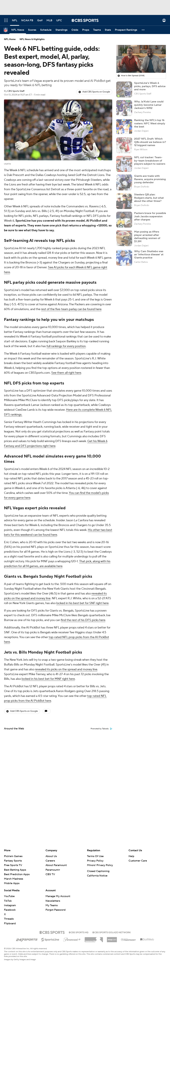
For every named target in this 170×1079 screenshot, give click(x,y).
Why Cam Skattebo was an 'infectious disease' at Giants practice (148, 254)
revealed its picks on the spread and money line (66, 669)
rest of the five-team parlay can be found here (71, 309)
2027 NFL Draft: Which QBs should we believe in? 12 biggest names (150, 142)
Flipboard (10, 923)
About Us (51, 856)
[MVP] (112, 938)
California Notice (97, 875)
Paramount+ (52, 870)
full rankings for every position (66, 346)
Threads (9, 918)
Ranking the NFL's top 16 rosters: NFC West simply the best (149, 123)
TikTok (8, 901)
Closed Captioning (98, 871)
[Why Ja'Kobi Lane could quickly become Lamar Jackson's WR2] (124, 108)
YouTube (9, 896)
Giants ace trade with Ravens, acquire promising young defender (150, 179)
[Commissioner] (94, 938)
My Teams (51, 905)
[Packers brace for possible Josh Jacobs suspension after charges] (124, 220)
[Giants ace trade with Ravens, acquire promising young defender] (124, 182)
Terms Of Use (95, 856)
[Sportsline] (50, 939)
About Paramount (56, 865)
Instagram (10, 905)
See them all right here (66, 373)
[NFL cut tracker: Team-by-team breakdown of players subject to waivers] (124, 164)
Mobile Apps (11, 883)
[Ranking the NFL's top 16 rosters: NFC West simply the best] (124, 127)
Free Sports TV (13, 865)
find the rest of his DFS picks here (83, 620)
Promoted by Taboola (100, 729)
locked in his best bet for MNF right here (48, 679)
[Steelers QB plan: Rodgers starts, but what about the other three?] (124, 201)
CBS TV (50, 874)
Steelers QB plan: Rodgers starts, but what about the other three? (149, 198)
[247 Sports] (27, 939)
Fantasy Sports (13, 860)
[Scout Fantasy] (128, 939)
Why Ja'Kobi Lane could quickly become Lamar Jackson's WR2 (149, 105)
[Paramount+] (72, 939)
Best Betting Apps (15, 870)
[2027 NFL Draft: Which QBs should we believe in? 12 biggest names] (124, 145)
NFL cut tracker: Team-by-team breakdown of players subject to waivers (149, 160)
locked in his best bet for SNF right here (82, 603)
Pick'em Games (13, 856)
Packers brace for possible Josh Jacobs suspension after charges (150, 216)
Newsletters (52, 901)
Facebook (10, 910)
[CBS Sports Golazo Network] (111, 932)
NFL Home (10, 39)
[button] (6, 20)
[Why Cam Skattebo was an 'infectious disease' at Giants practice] (124, 258)
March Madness (13, 878)
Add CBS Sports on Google (96, 91)
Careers (50, 860)
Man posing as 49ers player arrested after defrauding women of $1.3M (147, 236)
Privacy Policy (95, 860)
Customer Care (137, 860)
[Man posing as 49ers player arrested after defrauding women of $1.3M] (124, 238)
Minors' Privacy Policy (100, 865)
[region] (141, 59)
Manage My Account (57, 896)
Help (131, 856)
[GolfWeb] (147, 939)
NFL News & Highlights (32, 39)
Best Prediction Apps (17, 874)
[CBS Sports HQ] (78, 932)
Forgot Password (55, 910)
